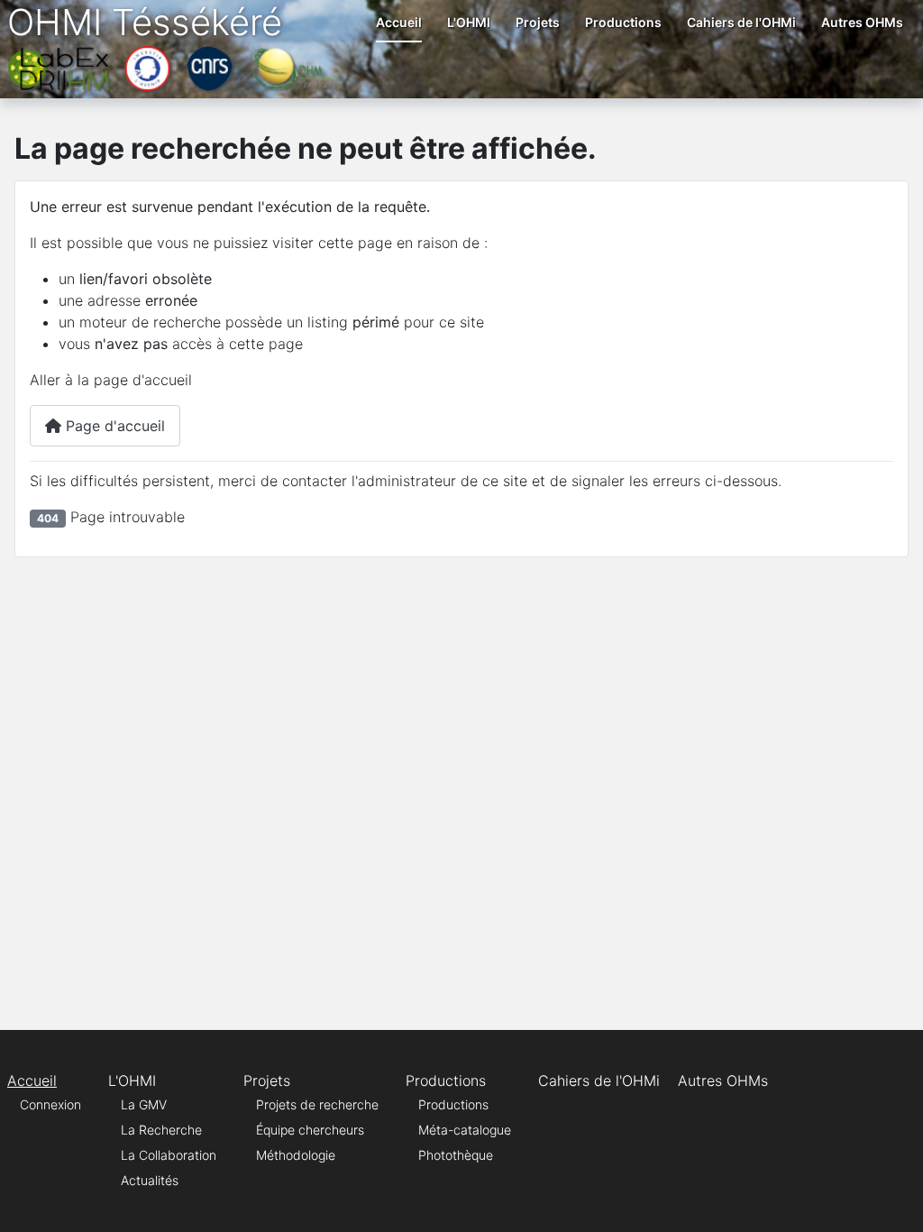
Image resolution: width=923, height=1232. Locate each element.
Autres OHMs (862, 22)
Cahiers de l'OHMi (741, 22)
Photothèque (455, 1155)
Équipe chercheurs (310, 1129)
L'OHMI (468, 22)
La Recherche (161, 1129)
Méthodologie (295, 1155)
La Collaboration (168, 1155)
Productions (623, 22)
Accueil (399, 22)
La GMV (144, 1104)
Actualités (149, 1180)
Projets (538, 22)
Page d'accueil (113, 426)
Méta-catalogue (464, 1129)
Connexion (50, 1104)
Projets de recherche (317, 1104)
